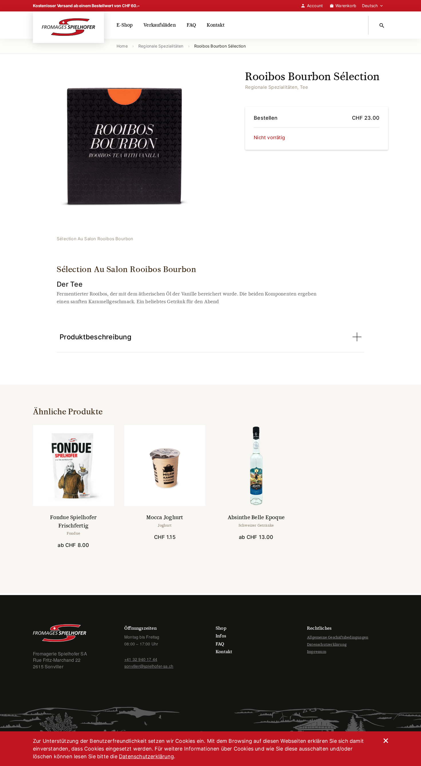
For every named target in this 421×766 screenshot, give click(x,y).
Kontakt (215, 25)
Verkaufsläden (159, 25)
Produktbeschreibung (95, 337)
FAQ (191, 25)
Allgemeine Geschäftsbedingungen (337, 637)
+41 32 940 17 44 (140, 659)
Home (122, 46)
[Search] (383, 25)
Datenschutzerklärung (327, 644)
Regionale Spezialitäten (161, 46)
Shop (221, 628)
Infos (221, 636)
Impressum (316, 651)
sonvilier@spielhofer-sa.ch (148, 666)
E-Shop (125, 25)
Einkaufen (76, 561)
